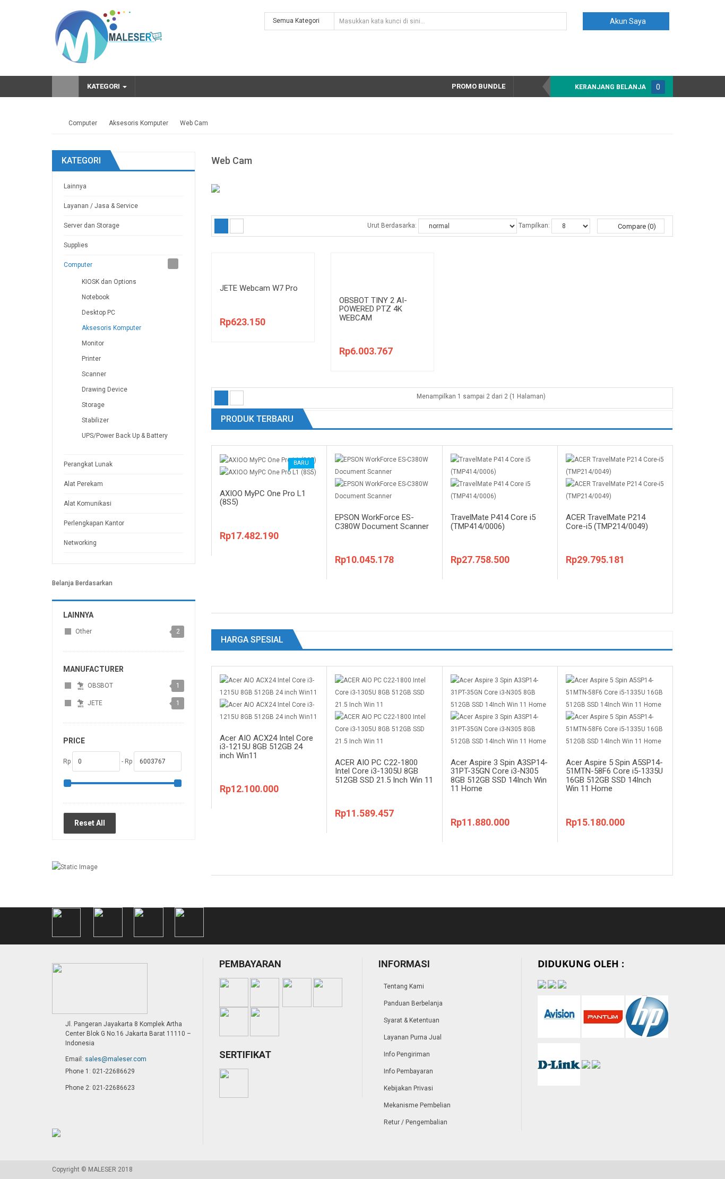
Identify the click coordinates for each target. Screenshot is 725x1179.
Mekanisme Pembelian (417, 1105)
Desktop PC (98, 312)
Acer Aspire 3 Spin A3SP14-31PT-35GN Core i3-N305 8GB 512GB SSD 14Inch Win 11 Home (499, 776)
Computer (82, 123)
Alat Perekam (83, 484)
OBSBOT (99, 685)
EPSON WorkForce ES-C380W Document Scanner (382, 522)
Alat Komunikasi (87, 503)
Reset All (89, 823)
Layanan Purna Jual (413, 1037)
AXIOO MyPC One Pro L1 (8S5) (263, 498)
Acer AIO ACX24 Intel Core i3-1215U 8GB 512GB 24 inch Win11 (266, 746)
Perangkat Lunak (88, 464)
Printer (91, 358)
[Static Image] (75, 867)
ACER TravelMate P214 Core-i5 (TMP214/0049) (607, 522)
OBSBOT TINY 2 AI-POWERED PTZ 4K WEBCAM (373, 309)
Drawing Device (104, 389)
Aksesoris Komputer (138, 123)
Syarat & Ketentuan (411, 1020)
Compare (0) (636, 226)
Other (83, 631)
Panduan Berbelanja (413, 1003)
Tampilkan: (534, 225)
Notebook (95, 297)
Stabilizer (95, 420)
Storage (93, 405)
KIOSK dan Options (109, 281)
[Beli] (295, 288)
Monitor (93, 343)
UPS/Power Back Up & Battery (125, 435)
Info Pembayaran (408, 1071)
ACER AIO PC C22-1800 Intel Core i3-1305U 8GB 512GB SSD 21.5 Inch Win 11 (384, 771)
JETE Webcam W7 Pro (259, 288)
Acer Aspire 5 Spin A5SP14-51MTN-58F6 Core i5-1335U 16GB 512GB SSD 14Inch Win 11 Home (614, 776)
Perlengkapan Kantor (94, 523)
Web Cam (194, 123)
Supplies (76, 245)
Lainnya (75, 186)
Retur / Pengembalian (415, 1122)
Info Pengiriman (407, 1054)
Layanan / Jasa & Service (101, 206)
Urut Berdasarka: (392, 225)
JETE (94, 703)
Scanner (94, 374)
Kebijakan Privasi (408, 1088)
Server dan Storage (91, 225)
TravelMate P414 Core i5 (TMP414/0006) (493, 522)
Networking (80, 543)
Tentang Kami (404, 986)
